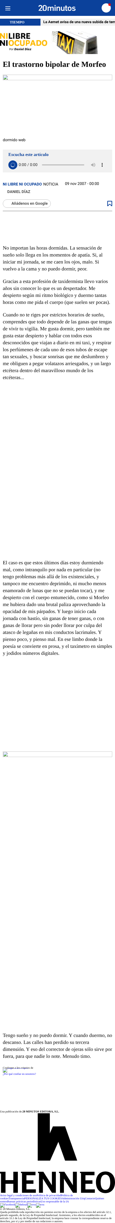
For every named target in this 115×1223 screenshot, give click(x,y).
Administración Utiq (73, 1198)
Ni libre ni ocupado (22, 184)
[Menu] (7, 8)
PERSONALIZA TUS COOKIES (43, 1198)
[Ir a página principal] (57, 8)
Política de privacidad (49, 1195)
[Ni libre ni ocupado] (57, 43)
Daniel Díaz (18, 192)
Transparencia (16, 1198)
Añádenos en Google (29, 203)
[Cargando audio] (12, 164)
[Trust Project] (15, 1068)
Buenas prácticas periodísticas (24, 1201)
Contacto (90, 1198)
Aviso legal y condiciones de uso (18, 1195)
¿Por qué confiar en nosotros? (19, 1074)
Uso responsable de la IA (55, 1201)
